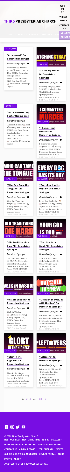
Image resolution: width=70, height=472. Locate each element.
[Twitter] (18, 427)
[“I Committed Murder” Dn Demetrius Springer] (51, 114)
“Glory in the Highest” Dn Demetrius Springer (18, 360)
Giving (61, 454)
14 (40, 399)
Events (59, 449)
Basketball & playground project (44, 444)
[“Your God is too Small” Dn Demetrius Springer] (51, 228)
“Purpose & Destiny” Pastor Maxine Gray (18, 114)
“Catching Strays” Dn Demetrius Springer (49, 74)
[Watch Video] (28, 63)
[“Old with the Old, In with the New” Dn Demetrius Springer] (51, 285)
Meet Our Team (12, 439)
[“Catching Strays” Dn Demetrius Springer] (51, 56)
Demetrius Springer (16, 63)
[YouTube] (23, 427)
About (17, 459)
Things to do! (63, 19)
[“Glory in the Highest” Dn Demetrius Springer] (18, 343)
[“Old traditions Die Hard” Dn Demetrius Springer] (18, 228)
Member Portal (47, 454)
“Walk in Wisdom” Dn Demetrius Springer (19, 301)
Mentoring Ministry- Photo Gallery (42, 439)
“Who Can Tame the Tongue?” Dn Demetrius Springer (18, 189)
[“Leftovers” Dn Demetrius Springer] (51, 343)
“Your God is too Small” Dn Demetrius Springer (51, 246)
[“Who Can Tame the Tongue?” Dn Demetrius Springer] (18, 171)
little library (45, 449)
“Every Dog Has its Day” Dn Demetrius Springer (49, 189)
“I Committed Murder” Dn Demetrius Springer (50, 131)
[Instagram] (12, 427)
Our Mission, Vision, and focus (20, 454)
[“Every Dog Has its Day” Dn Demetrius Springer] (51, 171)
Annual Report (27, 449)
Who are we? (62, 9)
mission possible (13, 444)
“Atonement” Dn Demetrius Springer (18, 57)
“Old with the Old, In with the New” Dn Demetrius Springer (51, 303)
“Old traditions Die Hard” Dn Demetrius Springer (18, 246)
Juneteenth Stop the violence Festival (26, 463)
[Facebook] (6, 427)
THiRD (30, 21)
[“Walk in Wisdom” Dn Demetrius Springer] (18, 285)
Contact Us (64, 27)
